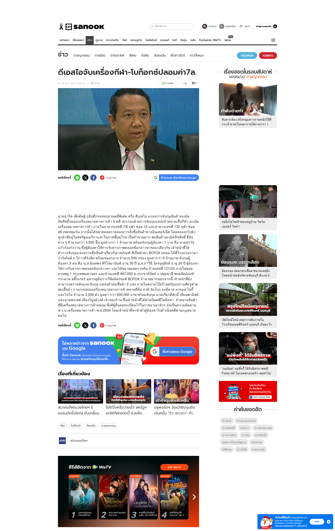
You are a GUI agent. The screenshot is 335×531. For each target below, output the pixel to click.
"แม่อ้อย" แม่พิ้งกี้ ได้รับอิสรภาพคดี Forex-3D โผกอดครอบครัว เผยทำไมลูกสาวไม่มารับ (246, 373)
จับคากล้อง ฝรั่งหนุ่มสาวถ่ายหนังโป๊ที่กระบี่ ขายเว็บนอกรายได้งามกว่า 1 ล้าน (246, 124)
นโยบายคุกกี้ (302, 526)
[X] (85, 177)
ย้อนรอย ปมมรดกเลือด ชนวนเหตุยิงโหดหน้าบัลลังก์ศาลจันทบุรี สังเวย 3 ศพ (246, 275)
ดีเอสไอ (91, 426)
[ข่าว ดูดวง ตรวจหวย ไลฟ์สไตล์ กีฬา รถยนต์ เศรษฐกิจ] (81, 26)
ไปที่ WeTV (174, 467)
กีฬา (124, 40)
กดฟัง (170, 83)
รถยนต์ (164, 40)
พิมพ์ (97, 83)
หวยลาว (244, 428)
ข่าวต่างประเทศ (263, 428)
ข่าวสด (245, 435)
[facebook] (93, 177)
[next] (194, 497)
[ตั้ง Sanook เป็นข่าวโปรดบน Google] (128, 348)
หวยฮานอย (258, 449)
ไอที (174, 40)
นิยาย (227, 40)
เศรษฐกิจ (136, 40)
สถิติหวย (226, 449)
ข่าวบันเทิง (112, 40)
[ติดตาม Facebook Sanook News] (248, 391)
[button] (152, 26)
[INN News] (62, 440)
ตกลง (316, 521)
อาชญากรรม (109, 426)
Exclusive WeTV (210, 40)
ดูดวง (99, 40)
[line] (77, 177)
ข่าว (89, 40)
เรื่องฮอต (78, 40)
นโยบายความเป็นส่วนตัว (284, 526)
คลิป (193, 40)
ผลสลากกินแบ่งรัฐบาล (234, 442)
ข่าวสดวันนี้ (228, 428)
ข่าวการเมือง (229, 435)
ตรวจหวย (257, 442)
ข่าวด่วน (226, 421)
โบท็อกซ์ (75, 426)
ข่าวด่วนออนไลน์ (246, 421)
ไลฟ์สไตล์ (151, 40)
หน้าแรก (64, 40)
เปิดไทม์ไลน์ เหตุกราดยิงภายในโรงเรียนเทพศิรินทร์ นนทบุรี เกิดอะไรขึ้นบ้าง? (247, 324)
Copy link (111, 177)
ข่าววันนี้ (241, 449)
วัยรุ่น (183, 40)
